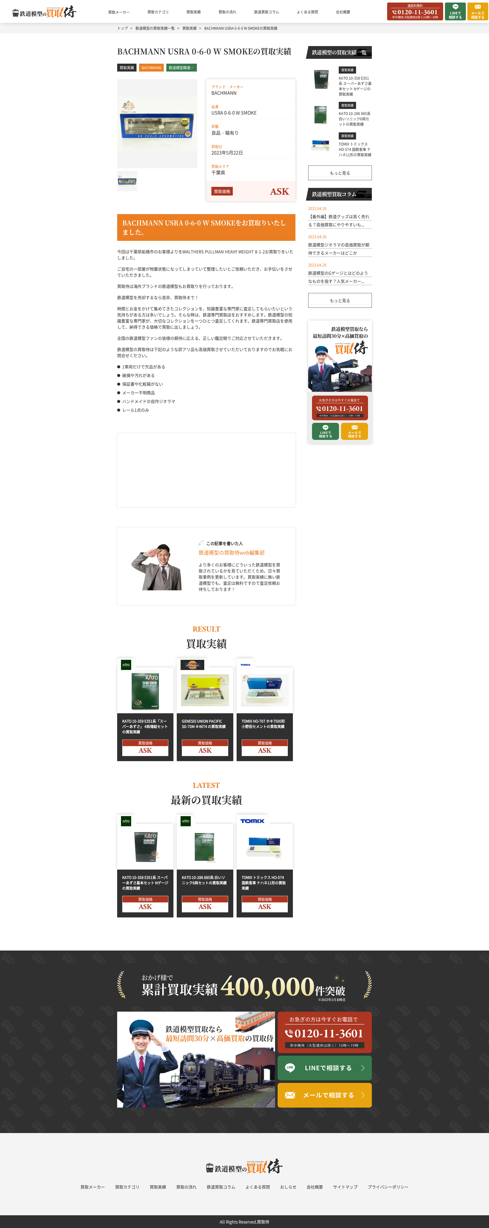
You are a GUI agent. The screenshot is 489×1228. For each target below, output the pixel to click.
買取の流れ (227, 11)
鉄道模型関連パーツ (183, 67)
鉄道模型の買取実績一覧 (155, 28)
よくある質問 (307, 11)
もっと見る (340, 173)
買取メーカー (119, 12)
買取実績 (193, 11)
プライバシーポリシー (388, 1187)
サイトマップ (345, 1187)
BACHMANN (151, 67)
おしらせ (288, 1187)
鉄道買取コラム (266, 11)
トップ (122, 28)
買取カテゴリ (158, 11)
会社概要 (343, 11)
